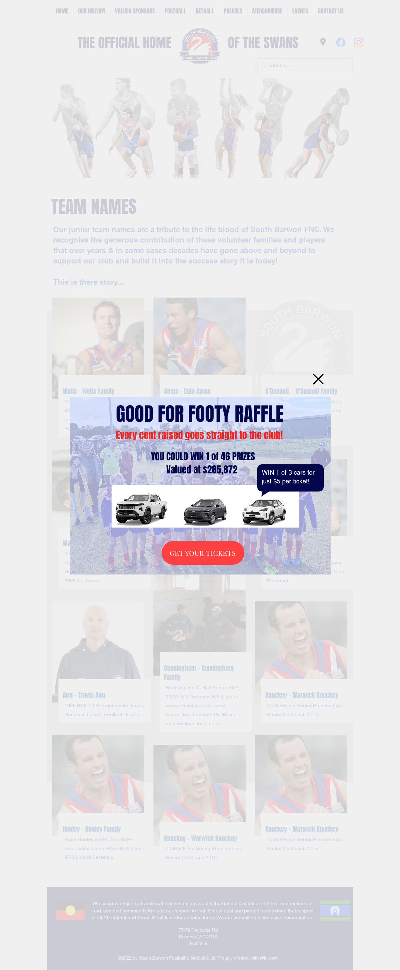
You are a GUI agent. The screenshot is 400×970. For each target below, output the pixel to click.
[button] (318, 379)
